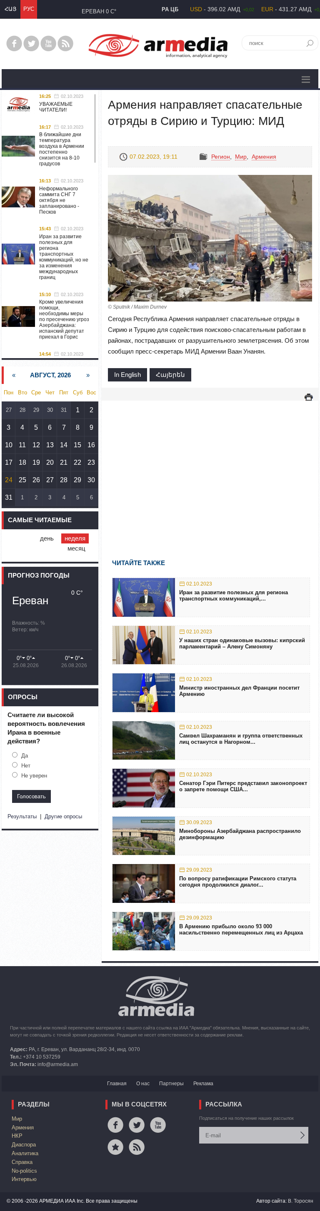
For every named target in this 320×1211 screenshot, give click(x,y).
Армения (264, 156)
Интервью (24, 1179)
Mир (241, 156)
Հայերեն (170, 374)
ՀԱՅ (10, 9)
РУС (28, 9)
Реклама (203, 1083)
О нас (143, 1083)
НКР (17, 1136)
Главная (117, 1083)
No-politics (24, 1171)
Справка (22, 1162)
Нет (25, 765)
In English (127, 374)
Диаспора (24, 1144)
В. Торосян (300, 1201)
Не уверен (34, 775)
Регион (220, 156)
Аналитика (25, 1153)
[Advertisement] (210, 467)
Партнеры (171, 1083)
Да (24, 756)
